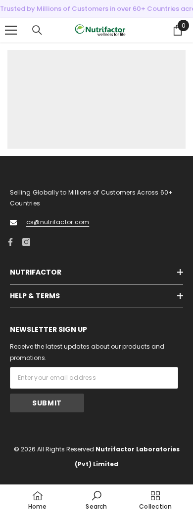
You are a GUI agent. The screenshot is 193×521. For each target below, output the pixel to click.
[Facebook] (10, 242)
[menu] (11, 30)
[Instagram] (26, 242)
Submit (47, 403)
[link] (96, 499)
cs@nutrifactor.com (57, 222)
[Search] (37, 30)
